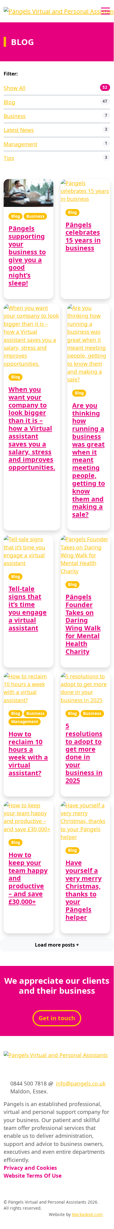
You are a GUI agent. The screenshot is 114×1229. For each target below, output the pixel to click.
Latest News (19, 130)
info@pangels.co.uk (81, 1083)
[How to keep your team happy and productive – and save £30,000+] (28, 817)
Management (20, 144)
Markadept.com (87, 1214)
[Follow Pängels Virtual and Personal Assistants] (6, 1070)
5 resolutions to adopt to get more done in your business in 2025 (83, 753)
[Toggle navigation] (105, 11)
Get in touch (57, 1018)
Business (14, 116)
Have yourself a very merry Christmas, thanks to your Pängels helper (83, 890)
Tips (9, 158)
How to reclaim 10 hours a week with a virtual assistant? (28, 753)
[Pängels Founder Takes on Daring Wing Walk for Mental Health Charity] (85, 555)
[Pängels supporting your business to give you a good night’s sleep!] (28, 193)
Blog (9, 102)
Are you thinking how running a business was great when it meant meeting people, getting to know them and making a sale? (88, 460)
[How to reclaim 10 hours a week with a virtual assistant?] (28, 688)
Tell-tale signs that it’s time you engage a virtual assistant (27, 608)
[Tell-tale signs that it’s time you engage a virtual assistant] (28, 551)
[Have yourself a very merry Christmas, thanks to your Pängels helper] (85, 821)
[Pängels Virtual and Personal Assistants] (59, 11)
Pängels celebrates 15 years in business (83, 236)
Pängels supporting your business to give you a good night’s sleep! (27, 255)
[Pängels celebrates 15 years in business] (85, 191)
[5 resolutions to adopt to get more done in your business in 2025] (85, 688)
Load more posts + (57, 944)
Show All (14, 88)
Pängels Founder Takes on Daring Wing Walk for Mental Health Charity (83, 624)
